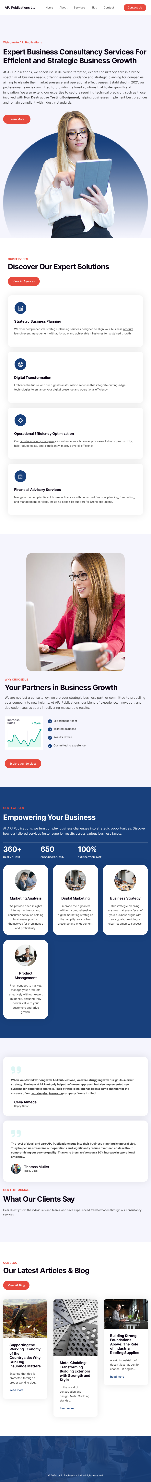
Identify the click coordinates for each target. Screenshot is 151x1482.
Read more (16, 1390)
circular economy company (37, 441)
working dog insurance (47, 1093)
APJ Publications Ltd (20, 7)
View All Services (24, 281)
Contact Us (135, 7)
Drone (94, 501)
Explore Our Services (23, 763)
